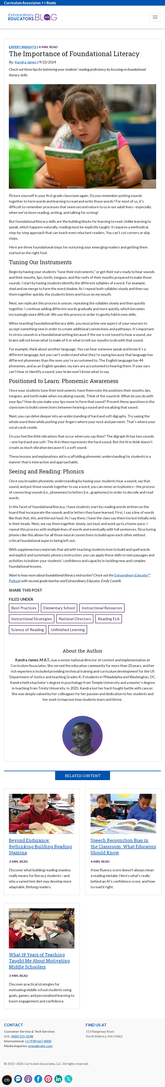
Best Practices (23, 608)
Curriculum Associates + (30, 3)
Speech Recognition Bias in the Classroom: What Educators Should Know (123, 846)
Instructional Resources (102, 608)
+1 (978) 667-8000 (38, 1041)
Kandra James (26, 62)
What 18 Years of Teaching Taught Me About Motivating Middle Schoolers (39, 961)
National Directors (75, 618)
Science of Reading (27, 629)
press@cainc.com (40, 1046)
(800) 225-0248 (22, 1036)
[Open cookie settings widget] (7, 1080)
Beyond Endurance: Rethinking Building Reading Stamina (40, 846)
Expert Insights (22, 47)
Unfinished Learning (68, 629)
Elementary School (59, 608)
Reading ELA (109, 618)
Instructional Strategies (31, 618)
